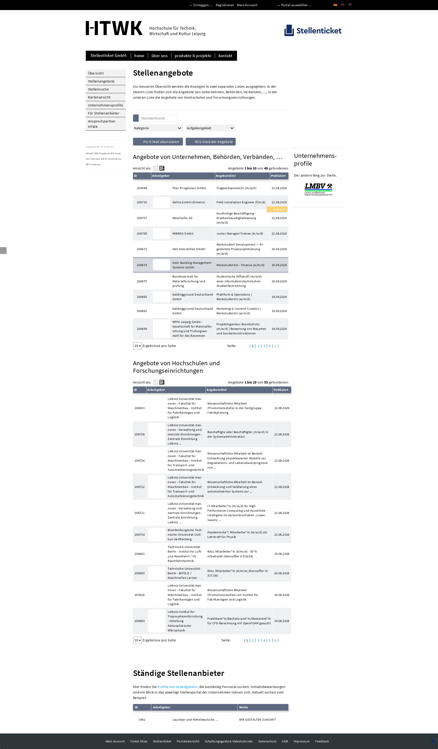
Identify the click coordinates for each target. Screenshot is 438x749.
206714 (140, 534)
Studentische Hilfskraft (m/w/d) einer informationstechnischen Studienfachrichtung (239, 281)
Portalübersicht (188, 741)
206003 (140, 408)
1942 (141, 719)
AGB (285, 741)
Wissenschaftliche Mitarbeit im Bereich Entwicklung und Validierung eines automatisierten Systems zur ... (234, 486)
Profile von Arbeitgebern (178, 686)
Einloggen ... (202, 5)
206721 (140, 513)
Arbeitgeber (161, 176)
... (102, 164)
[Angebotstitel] (161, 168)
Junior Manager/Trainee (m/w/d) (239, 233)
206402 (140, 554)
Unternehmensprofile (105, 105)
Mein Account (247, 5)
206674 (142, 265)
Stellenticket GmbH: (109, 56)
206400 (140, 573)
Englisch (278, 209)
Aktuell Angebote (98, 153)
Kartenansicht (99, 97)
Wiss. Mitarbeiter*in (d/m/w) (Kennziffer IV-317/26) (238, 573)
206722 (140, 487)
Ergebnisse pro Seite (159, 345)
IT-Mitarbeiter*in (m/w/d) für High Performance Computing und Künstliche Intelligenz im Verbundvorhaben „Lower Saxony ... (236, 513)
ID (135, 176)
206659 (142, 329)
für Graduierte (111, 158)
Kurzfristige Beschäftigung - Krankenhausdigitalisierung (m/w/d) (236, 218)
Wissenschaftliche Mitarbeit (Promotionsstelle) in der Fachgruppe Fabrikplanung (234, 408)
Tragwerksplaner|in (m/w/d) (236, 188)
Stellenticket (162, 741)
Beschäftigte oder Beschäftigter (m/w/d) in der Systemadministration (237, 434)
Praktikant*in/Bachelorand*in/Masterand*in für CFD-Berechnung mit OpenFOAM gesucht (239, 621)
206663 (140, 621)
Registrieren (225, 5)
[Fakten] (155, 168)
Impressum (302, 741)
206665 (142, 297)
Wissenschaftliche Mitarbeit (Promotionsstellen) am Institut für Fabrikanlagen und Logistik (232, 594)
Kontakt (225, 55)
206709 (142, 233)
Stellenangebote (101, 81)
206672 (142, 249)
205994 (142, 188)
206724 (140, 460)
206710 (142, 202)
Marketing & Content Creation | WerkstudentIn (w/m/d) (238, 311)
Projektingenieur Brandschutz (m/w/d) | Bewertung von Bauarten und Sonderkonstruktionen (241, 328)
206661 (142, 311)
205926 (140, 595)
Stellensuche (98, 89)
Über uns (159, 55)
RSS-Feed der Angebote (213, 141)
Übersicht (96, 73)
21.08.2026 (279, 202)
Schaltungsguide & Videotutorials (229, 741)
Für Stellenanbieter (104, 113)
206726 (140, 434)
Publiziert (278, 176)
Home (139, 55)
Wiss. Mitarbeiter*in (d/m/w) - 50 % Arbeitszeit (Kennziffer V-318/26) (232, 553)
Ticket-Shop (138, 741)
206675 (142, 281)
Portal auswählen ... (296, 5)
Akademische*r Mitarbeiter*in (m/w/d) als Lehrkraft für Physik (237, 534)
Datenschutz (267, 741)
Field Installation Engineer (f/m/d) (241, 202)
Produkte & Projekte (193, 55)
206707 (142, 218)
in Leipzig (93, 164)
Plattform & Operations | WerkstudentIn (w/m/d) (234, 296)
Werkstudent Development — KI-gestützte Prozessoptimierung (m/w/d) (240, 249)
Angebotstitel (226, 176)
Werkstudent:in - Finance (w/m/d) (240, 265)
